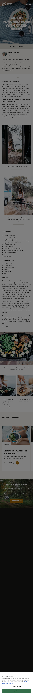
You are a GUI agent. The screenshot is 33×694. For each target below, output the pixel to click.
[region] (16, 683)
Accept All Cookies (16, 691)
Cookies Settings (16, 686)
